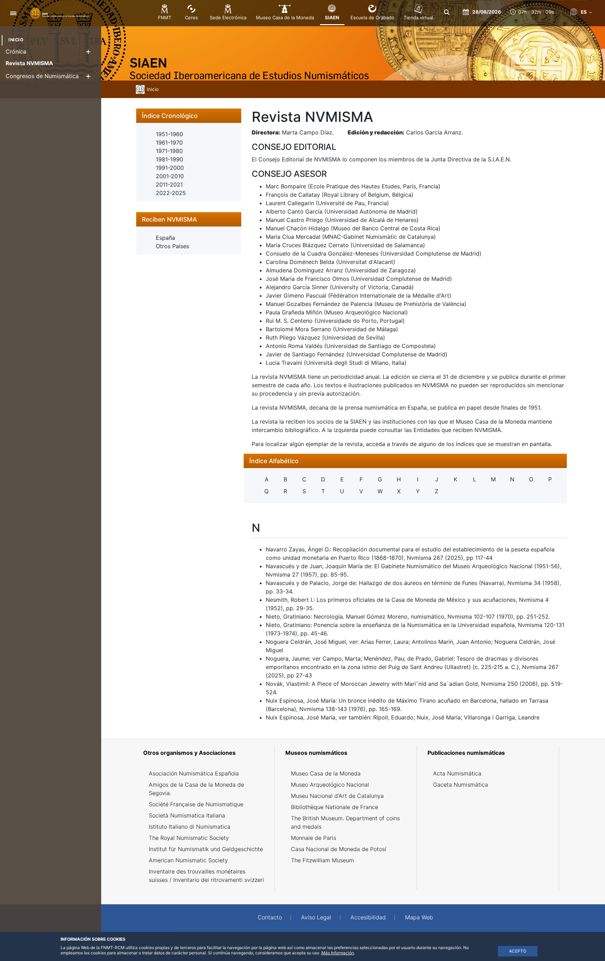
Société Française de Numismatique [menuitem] (196, 804)
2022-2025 (171, 192)
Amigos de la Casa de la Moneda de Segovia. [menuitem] (196, 788)
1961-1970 (169, 142)
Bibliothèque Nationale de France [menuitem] (334, 806)
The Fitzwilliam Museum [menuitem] (322, 860)
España (165, 237)
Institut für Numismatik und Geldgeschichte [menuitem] (206, 848)
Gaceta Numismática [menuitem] (460, 784)
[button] (88, 51)
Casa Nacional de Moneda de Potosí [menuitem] (338, 848)
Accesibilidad (368, 917)
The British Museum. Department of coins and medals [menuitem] (345, 822)
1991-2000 (170, 167)
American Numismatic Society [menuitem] (188, 860)
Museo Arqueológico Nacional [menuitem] (330, 784)
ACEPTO (517, 951)
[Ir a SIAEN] (59, 13)
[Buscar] (447, 12)
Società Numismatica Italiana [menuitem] (187, 815)
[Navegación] (13, 13)
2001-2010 (170, 176)
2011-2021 (169, 184)
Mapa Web (419, 917)
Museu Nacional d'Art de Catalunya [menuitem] (337, 795)
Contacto (270, 917)
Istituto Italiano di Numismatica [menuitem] (189, 826)
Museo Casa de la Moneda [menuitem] (326, 773)
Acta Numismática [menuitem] (457, 773)
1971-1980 (169, 150)
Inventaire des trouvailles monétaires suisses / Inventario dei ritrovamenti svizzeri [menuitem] (206, 875)
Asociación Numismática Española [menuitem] (194, 773)
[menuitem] (16, 40)
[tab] (188, 116)
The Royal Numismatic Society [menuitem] (189, 837)
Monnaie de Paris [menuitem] (313, 837)
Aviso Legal (316, 917)
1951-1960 (169, 134)
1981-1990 (169, 159)
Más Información (337, 952)
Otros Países (172, 246)
